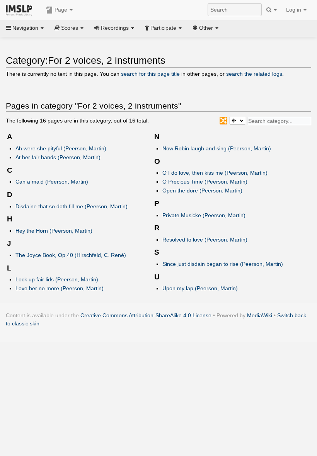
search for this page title (150, 74)
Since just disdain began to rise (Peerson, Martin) (222, 264)
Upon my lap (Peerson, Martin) (200, 288)
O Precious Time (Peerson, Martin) (204, 182)
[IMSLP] (20, 9)
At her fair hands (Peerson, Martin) (58, 157)
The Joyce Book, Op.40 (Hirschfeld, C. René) (70, 255)
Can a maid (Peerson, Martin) (51, 182)
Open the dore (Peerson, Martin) (202, 190)
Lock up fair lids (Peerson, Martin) (56, 279)
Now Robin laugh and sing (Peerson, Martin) (216, 148)
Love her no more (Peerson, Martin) (59, 288)
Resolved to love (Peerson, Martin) (204, 240)
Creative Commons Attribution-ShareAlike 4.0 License (145, 315)
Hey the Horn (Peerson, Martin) (53, 231)
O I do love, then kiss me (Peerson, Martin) (215, 173)
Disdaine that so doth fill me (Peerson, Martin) (71, 206)
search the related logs (254, 74)
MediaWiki (259, 315)
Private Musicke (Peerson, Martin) (203, 215)
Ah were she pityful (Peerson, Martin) (60, 148)
